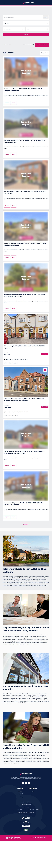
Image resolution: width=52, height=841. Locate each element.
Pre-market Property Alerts (42, 44)
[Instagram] (26, 783)
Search (26, 34)
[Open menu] (4, 3)
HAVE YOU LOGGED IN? (29, 44)
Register (7, 102)
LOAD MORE (26, 524)
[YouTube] (29, 783)
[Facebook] (23, 783)
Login (13, 102)
